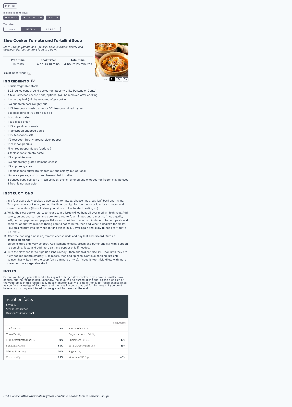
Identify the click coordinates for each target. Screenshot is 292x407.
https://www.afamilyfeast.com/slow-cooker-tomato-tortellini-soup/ (65, 396)
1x (112, 79)
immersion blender (19, 239)
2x (118, 79)
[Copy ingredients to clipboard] (33, 80)
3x (125, 79)
